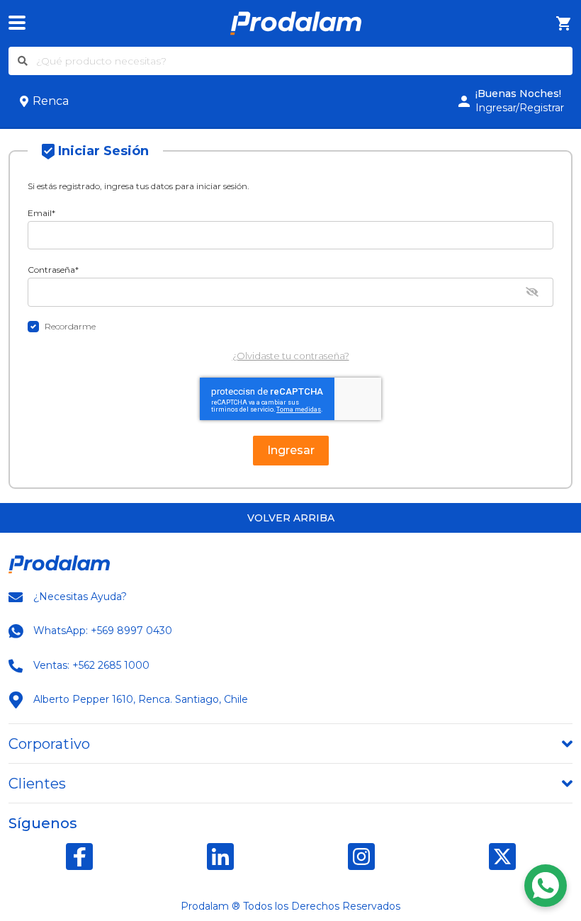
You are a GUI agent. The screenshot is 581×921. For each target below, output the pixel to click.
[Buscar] (23, 61)
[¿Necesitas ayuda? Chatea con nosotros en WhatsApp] (545, 885)
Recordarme (70, 326)
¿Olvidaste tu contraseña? (290, 355)
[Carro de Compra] (563, 24)
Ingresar (291, 450)
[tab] (290, 744)
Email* (41, 213)
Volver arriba (290, 518)
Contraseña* (53, 269)
